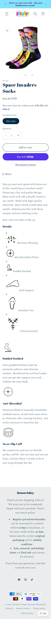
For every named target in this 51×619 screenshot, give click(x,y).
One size (11, 121)
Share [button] (8, 174)
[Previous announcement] (5, 4)
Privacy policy (39, 608)
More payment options (25, 164)
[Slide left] (19, 75)
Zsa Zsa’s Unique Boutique (24, 604)
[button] (6, 14)
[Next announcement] (46, 4)
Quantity (7, 128)
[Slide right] (32, 75)
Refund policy (27, 613)
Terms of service (23, 608)
